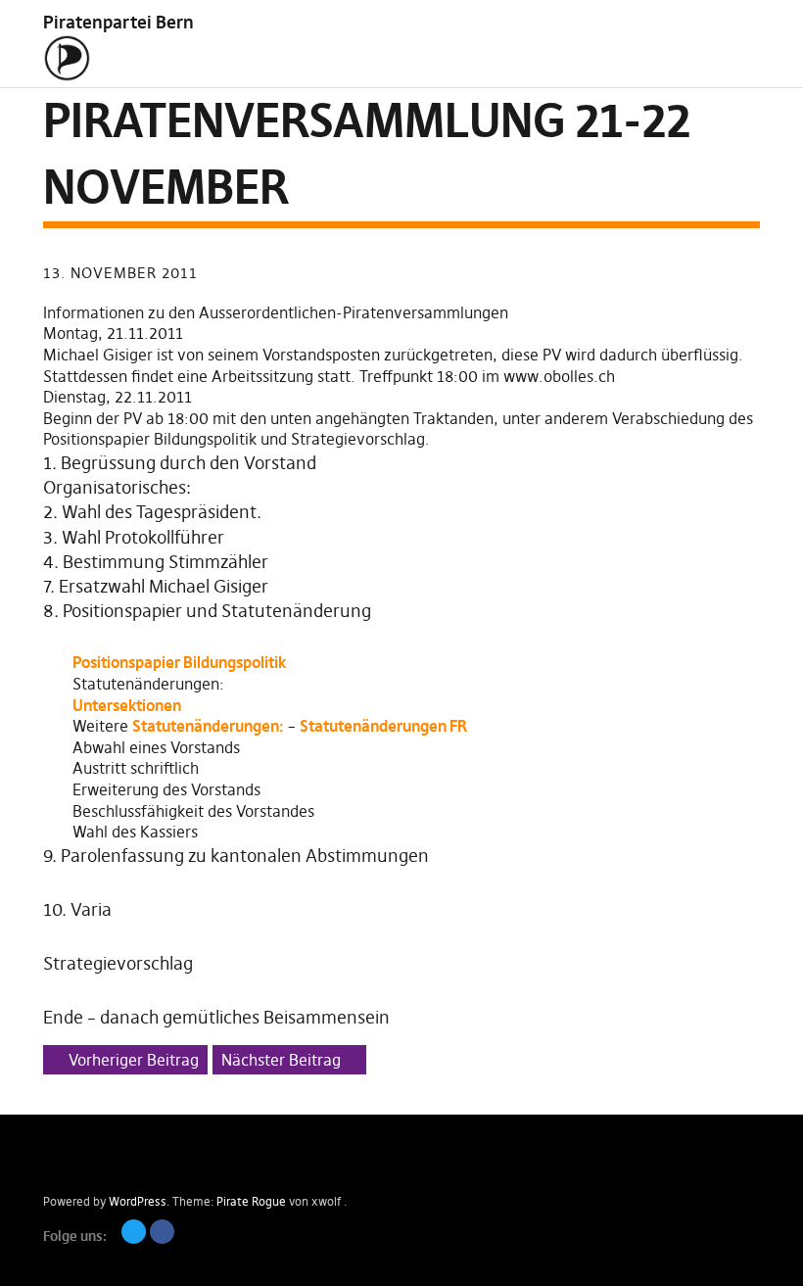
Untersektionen (126, 705)
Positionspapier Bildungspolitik (179, 662)
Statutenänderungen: (208, 726)
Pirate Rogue (251, 1201)
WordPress (137, 1201)
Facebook (162, 1231)
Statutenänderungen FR (383, 726)
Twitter (133, 1231)
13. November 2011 (120, 272)
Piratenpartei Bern (118, 22)
